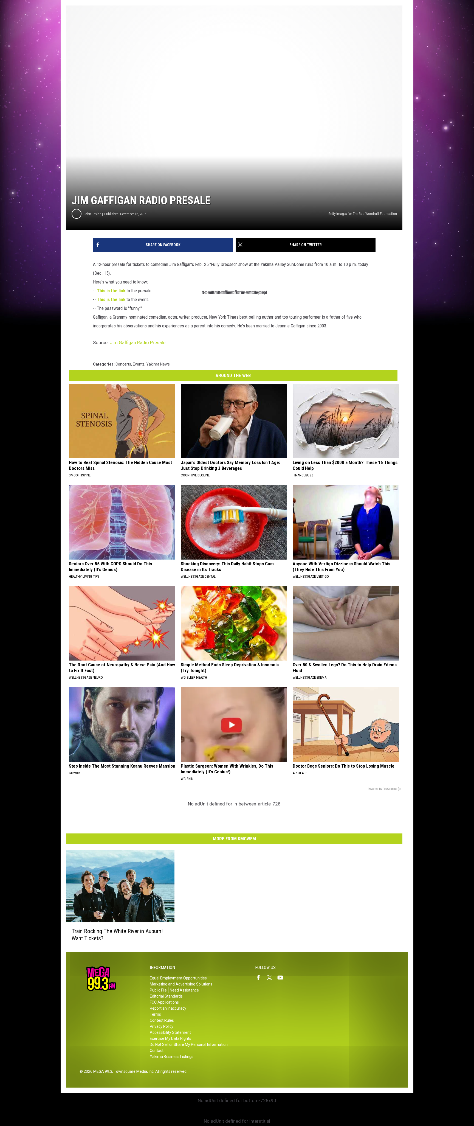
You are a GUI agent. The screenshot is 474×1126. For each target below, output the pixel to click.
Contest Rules (162, 1020)
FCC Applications (164, 1002)
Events (139, 364)
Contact (156, 1050)
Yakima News (158, 364)
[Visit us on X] (271, 977)
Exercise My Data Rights (170, 1038)
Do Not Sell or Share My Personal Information (189, 1044)
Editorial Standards (166, 996)
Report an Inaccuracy (168, 1008)
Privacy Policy (161, 1026)
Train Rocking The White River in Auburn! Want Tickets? (117, 935)
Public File (158, 990)
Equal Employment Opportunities (178, 978)
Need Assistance (184, 990)
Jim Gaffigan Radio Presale (137, 342)
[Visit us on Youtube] (282, 977)
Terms (155, 1014)
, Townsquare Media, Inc (133, 1071)
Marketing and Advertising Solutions (181, 984)
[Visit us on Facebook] (260, 977)
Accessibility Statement (170, 1032)
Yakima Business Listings (171, 1056)
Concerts (123, 364)
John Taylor (92, 214)
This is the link (111, 290)
